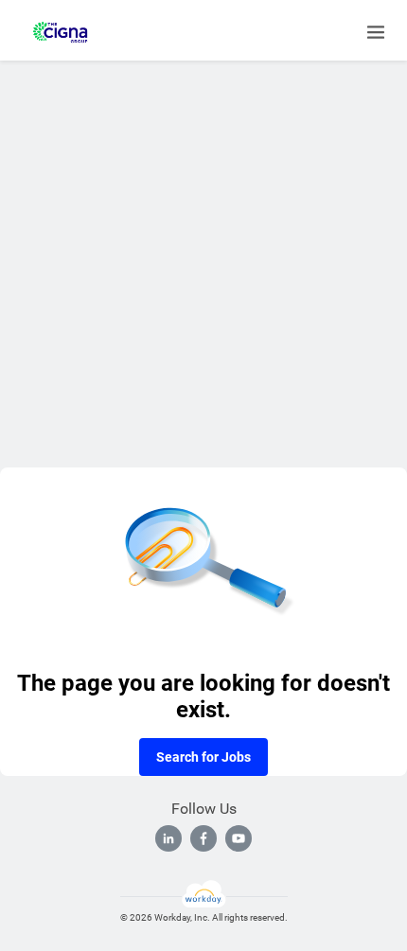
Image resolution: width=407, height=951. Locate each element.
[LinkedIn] (168, 838)
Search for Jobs (203, 757)
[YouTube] (238, 838)
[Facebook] (203, 838)
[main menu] (376, 32)
